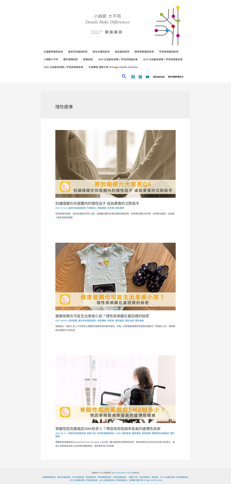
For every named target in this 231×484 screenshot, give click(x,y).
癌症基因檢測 (122, 51)
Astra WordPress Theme (123, 473)
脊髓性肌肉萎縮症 (160, 433)
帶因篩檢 (102, 208)
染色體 (111, 208)
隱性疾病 (129, 320)
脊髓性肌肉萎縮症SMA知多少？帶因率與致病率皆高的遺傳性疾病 (107, 428)
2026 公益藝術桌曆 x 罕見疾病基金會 (63, 67)
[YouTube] (147, 77)
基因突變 (136, 433)
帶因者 (111, 320)
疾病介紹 (91, 433)
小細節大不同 (51, 59)
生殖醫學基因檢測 (53, 51)
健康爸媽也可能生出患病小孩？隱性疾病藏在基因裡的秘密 (102, 315)
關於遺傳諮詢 (70, 59)
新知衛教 (72, 320)
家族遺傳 (146, 433)
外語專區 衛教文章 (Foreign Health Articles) (113, 67)
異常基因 (119, 320)
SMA (118, 433)
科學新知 (91, 208)
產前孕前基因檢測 (77, 51)
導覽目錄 (88, 59)
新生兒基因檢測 (101, 51)
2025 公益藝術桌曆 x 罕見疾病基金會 (163, 59)
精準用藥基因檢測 (144, 51)
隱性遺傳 (119, 208)
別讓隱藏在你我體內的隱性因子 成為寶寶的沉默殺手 (97, 203)
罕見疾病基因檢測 (168, 51)
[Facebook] (133, 77)
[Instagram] (140, 77)
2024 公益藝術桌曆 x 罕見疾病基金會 (118, 59)
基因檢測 (126, 433)
